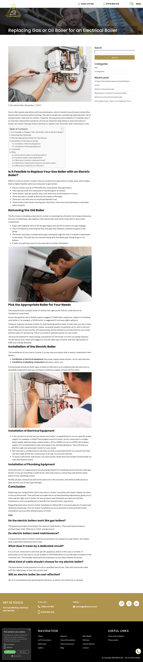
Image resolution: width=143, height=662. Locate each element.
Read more (17, 641)
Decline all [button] (23, 652)
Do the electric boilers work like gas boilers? (31, 155)
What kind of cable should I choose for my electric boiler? (35, 163)
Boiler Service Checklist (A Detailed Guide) (108, 97)
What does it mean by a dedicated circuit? (30, 160)
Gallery (40, 648)
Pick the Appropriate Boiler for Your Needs (29, 138)
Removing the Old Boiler (21, 135)
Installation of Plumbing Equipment (28, 146)
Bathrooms (42, 644)
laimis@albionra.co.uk (86, 606)
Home (40, 636)
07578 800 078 (112, 4)
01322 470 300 (87, 4)
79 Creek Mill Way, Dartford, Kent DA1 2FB (15, 609)
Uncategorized (99, 71)
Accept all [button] (10, 652)
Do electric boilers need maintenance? (29, 158)
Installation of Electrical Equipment (27, 144)
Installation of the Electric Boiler (24, 141)
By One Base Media (132, 658)
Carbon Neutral (89, 644)
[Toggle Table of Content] (61, 128)
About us (63, 636)
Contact (86, 648)
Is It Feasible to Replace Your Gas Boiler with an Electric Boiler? (37, 132)
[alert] (16, 644)
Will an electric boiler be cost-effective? (29, 166)
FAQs (13, 152)
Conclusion (15, 149)
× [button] (29, 629)
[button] (16, 656)
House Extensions (67, 644)
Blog (96, 67)
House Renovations (67, 640)
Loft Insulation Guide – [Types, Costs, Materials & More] (113, 101)
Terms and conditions (116, 636)
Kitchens (86, 640)
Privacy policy (113, 640)
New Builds (87, 636)
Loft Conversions (44, 640)
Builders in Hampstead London (104, 89)
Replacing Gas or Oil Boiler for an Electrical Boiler (111, 93)
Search (98, 47)
